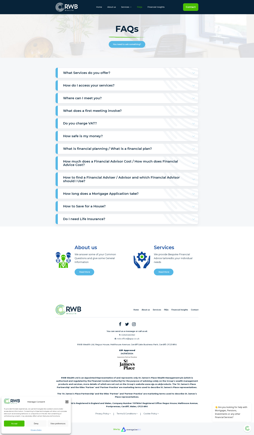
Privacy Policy (36, 430)
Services (157, 310)
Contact (191, 6)
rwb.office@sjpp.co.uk (127, 338)
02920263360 (127, 335)
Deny (36, 423)
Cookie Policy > (151, 413)
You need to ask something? (127, 44)
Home (99, 7)
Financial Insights (156, 7)
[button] (67, 402)
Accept (14, 423)
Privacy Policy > (103, 413)
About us (111, 7)
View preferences (57, 423)
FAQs (139, 7)
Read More (84, 272)
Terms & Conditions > (127, 413)
